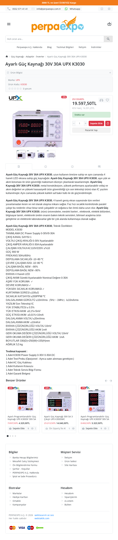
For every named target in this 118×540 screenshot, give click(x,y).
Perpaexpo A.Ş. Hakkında (29, 47)
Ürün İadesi (71, 461)
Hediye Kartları (20, 497)
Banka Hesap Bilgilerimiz (25, 457)
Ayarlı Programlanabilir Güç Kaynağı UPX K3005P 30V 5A (95, 418)
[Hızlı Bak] (32, 428)
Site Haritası (71, 465)
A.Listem (69, 500)
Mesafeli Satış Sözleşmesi (26, 461)
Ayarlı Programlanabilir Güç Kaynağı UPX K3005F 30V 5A (22, 418)
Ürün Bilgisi (16, 72)
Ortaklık (17, 500)
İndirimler (96, 47)
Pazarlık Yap (91, 130)
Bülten (68, 504)
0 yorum (27, 88)
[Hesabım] (109, 8)
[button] (10, 436)
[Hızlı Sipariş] (107, 123)
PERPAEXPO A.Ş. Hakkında (26, 472)
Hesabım (69, 493)
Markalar (17, 493)
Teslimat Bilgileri (65, 47)
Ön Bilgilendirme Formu (25, 465)
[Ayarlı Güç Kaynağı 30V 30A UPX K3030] (36, 122)
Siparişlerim (71, 497)
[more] (35, 428)
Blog (49, 47)
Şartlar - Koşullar (21, 468)
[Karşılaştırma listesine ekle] (101, 100)
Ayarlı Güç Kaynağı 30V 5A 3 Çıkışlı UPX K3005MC (58, 418)
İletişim (82, 47)
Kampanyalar (19, 504)
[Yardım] (102, 8)
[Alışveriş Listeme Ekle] (107, 100)
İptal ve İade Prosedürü (25, 476)
